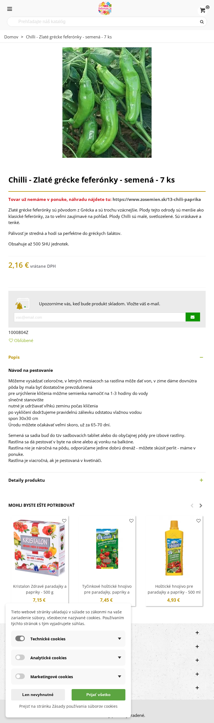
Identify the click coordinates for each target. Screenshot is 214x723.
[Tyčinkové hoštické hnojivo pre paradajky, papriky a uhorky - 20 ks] (106, 548)
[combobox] (102, 21)
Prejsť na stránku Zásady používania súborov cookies (68, 706)
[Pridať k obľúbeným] (64, 520)
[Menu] (9, 8)
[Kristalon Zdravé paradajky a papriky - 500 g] (39, 548)
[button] (107, 357)
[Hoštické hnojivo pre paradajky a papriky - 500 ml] (174, 548)
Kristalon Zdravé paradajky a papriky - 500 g (40, 589)
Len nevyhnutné (38, 694)
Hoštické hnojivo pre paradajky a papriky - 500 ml (174, 589)
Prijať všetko (98, 694)
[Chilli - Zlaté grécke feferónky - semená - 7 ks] (107, 102)
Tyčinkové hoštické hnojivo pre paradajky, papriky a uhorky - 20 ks (107, 592)
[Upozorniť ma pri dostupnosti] (193, 317)
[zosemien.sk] (105, 8)
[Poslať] (202, 21)
